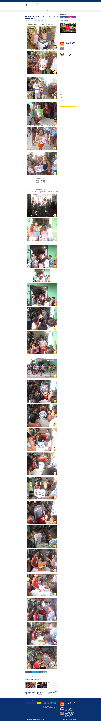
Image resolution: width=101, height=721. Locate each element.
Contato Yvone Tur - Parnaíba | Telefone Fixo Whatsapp (70, 43)
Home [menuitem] (26, 10)
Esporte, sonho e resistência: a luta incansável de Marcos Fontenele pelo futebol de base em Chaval (30, 691)
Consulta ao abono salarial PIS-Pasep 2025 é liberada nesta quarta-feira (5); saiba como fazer (53, 691)
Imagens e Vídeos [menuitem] (38, 10)
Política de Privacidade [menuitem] (59, 10)
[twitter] (73, 1)
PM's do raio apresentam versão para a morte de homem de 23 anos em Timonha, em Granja (69, 49)
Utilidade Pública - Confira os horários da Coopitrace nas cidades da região (70, 54)
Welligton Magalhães (29, 20)
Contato (67, 719)
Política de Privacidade (72, 719)
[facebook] (71, 1)
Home (64, 719)
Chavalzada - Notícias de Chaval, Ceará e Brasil (37, 719)
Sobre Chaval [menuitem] (31, 10)
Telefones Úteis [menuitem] (46, 10)
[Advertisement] (68, 74)
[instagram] (75, 1)
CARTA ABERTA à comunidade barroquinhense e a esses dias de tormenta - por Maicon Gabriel (42, 691)
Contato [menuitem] (51, 10)
